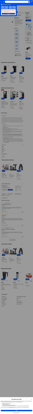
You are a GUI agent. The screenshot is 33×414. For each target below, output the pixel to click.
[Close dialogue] (31, 399)
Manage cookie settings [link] (16, 412)
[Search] (29, 1)
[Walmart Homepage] (3, 1)
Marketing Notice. (11, 407)
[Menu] (1, 1)
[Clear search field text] (28, 2)
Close (16, 410)
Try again (8, 13)
